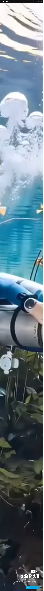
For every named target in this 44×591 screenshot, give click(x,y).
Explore (28, 587)
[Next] (9, 587)
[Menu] (41, 1)
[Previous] (6, 587)
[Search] (32, 1)
